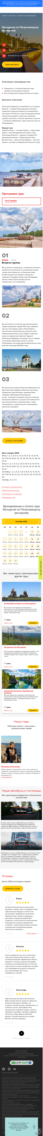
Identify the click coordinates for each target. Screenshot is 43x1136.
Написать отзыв (12, 892)
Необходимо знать (8, 502)
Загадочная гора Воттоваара (15, 651)
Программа (11, 204)
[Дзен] (10, 1078)
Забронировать (12, 65)
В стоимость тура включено (12, 492)
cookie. (25, 1126)
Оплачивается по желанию (12, 499)
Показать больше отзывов (20, 1045)
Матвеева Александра (10, 771)
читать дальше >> (6, 782)
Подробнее (31, 627)
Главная (4, 15)
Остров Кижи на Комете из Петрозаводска (20, 607)
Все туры (13, 15)
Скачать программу (14, 445)
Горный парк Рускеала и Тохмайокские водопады (18, 696)
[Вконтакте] (15, 1079)
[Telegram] (4, 1079)
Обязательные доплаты (10, 495)
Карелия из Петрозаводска (27, 15)
